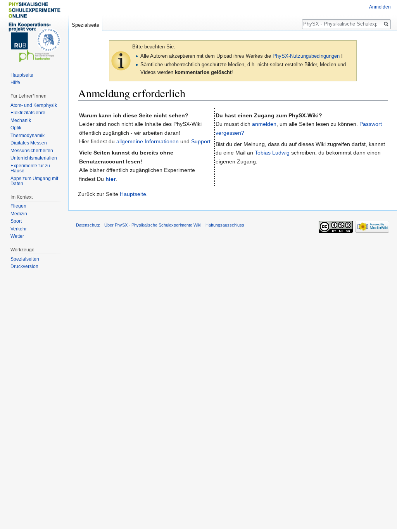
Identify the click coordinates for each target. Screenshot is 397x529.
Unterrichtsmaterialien (33, 158)
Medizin (18, 213)
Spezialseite (85, 25)
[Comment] (121, 61)
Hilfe (15, 82)
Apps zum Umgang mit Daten (34, 181)
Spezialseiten (24, 259)
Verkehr (18, 229)
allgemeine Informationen (147, 141)
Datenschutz (88, 225)
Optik (15, 128)
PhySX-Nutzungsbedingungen (306, 56)
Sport (16, 221)
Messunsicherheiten (31, 150)
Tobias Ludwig (272, 152)
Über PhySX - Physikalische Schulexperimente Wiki (152, 225)
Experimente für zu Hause (30, 168)
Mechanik (20, 120)
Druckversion (24, 266)
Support (201, 141)
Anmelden (380, 7)
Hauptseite (133, 194)
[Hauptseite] (34, 31)
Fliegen (18, 206)
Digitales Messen (28, 143)
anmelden (264, 124)
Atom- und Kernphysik (33, 105)
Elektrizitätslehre (27, 112)
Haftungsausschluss (224, 225)
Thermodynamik (27, 135)
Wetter (17, 236)
